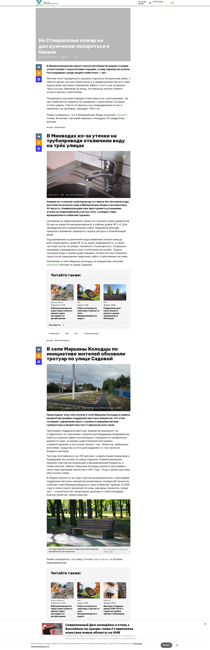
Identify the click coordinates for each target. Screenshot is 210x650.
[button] (52, 629)
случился (121, 114)
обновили (52, 264)
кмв (67, 334)
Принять (166, 645)
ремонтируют (101, 559)
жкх (76, 334)
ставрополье (54, 334)
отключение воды (91, 334)
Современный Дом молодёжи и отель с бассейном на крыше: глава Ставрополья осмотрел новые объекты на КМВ (99, 628)
